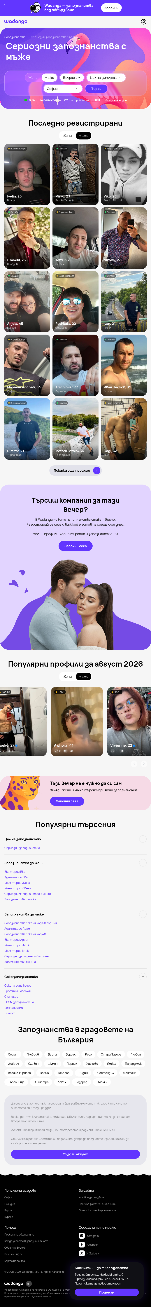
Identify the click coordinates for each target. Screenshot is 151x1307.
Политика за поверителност (97, 1210)
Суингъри (11, 997)
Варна (8, 1210)
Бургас (8, 1217)
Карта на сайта (14, 1261)
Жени (33, 77)
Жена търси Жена (17, 888)
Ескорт (9, 1013)
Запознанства (14, 37)
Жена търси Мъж (17, 945)
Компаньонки (13, 1008)
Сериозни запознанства (22, 848)
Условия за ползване (91, 1197)
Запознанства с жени (20, 962)
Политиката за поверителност (98, 1283)
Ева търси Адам (16, 940)
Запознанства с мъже (20, 899)
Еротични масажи (17, 991)
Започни (111, 8)
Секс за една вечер (17, 985)
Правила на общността (19, 1234)
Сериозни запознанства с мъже (27, 894)
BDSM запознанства (19, 1002)
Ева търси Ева (14, 872)
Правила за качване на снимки (97, 1204)
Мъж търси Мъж (16, 951)
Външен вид (11, 1254)
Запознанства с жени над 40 (25, 934)
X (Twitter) (93, 1253)
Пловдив (9, 1204)
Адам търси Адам (17, 929)
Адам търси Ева (16, 877)
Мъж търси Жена (17, 883)
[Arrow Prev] (134, 764)
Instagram (93, 1236)
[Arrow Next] (144, 764)
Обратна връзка (15, 1247)
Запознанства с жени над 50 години (30, 923)
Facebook (92, 1244)
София (8, 1197)
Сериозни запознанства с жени (27, 956)
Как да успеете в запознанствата (26, 1241)
